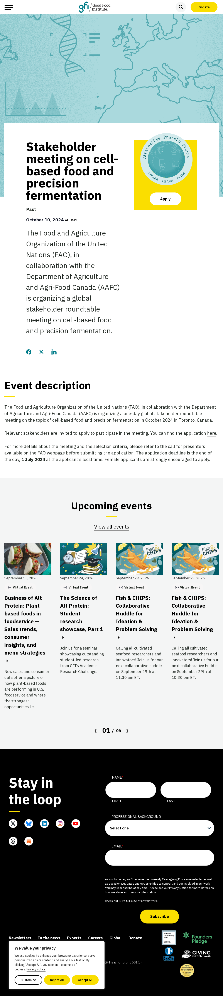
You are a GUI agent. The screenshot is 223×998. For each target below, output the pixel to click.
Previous (96, 730)
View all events (111, 526)
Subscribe (159, 916)
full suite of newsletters (141, 901)
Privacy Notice (178, 888)
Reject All (57, 980)
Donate (204, 7)
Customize (28, 980)
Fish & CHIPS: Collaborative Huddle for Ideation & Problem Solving (136, 613)
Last (171, 801)
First (117, 801)
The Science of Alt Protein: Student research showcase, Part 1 (81, 613)
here (211, 433)
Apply (165, 198)
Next (127, 730)
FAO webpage (51, 453)
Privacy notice (36, 969)
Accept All (85, 980)
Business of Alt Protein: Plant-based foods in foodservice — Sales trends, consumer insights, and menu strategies (24, 625)
